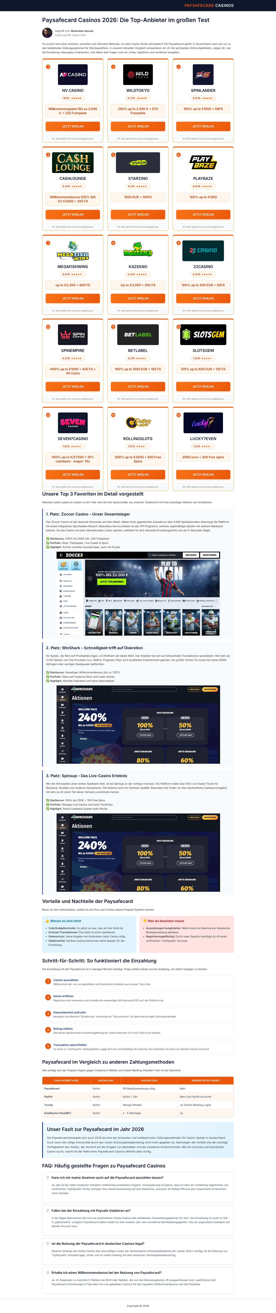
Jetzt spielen (72, 126)
